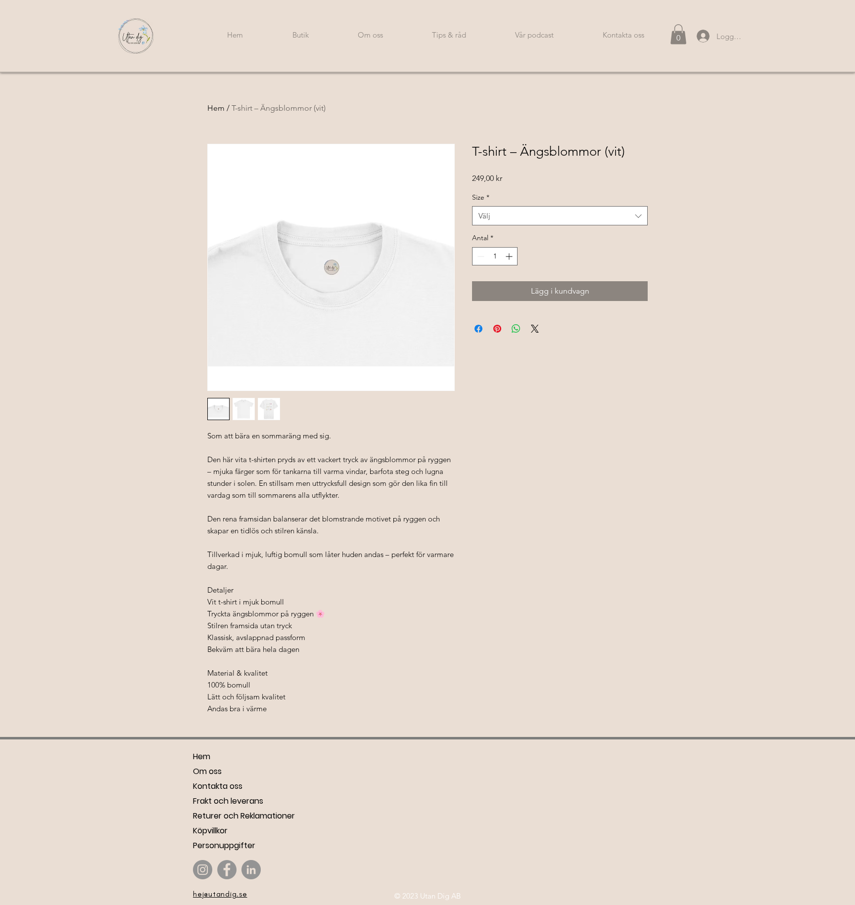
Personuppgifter (224, 845)
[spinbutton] (495, 256)
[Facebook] (227, 869)
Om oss (207, 771)
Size (480, 197)
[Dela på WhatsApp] (516, 329)
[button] (678, 34)
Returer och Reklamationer (244, 815)
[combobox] (560, 215)
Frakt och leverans (228, 801)
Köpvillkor (210, 830)
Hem (216, 108)
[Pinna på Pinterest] (497, 329)
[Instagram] (202, 869)
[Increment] (510, 256)
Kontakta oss (217, 786)
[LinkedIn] (251, 869)
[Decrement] (480, 256)
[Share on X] (535, 329)
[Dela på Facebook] (478, 329)
